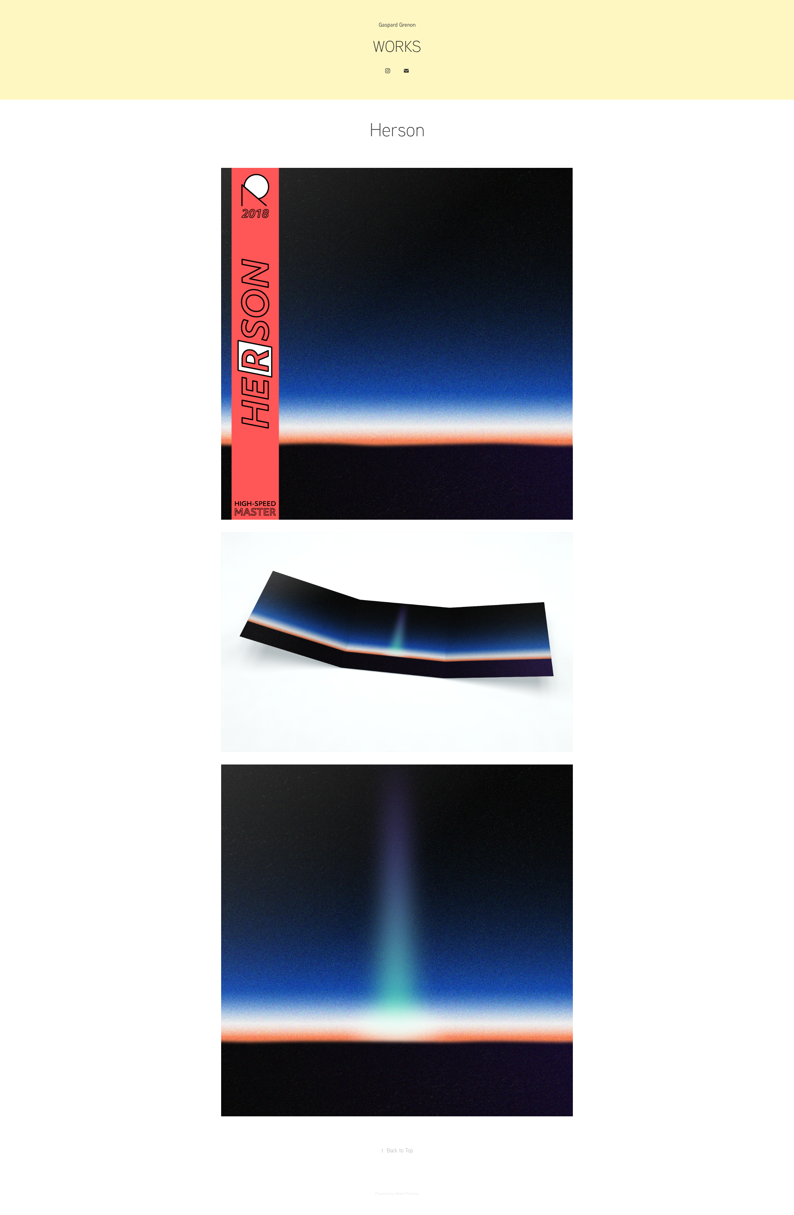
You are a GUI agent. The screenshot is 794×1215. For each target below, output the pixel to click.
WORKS (397, 46)
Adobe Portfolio (407, 1193)
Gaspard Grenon (397, 24)
